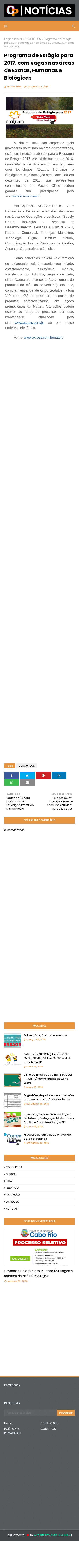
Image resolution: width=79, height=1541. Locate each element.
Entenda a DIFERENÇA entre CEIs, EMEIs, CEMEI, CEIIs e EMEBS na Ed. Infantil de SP (47, 1058)
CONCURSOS (32, 39)
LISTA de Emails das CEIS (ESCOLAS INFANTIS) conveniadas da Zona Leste (48, 1079)
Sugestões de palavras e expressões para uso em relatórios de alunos (49, 1097)
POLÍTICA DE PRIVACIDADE (13, 1431)
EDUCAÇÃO (13, 1195)
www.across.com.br (25, 196)
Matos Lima (14, 86)
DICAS (9, 1181)
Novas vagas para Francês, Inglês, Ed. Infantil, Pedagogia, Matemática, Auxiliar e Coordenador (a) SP (49, 1118)
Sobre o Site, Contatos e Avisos (45, 1035)
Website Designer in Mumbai (52, 1535)
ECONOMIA (12, 1188)
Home (8, 1423)
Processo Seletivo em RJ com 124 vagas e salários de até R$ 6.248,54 (38, 1273)
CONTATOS (48, 1429)
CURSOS (11, 1174)
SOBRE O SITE (49, 1423)
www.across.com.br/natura (43, 337)
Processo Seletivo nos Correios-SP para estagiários (47, 1137)
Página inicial (13, 39)
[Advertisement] (38, 358)
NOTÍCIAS (12, 1208)
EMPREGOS (12, 1201)
